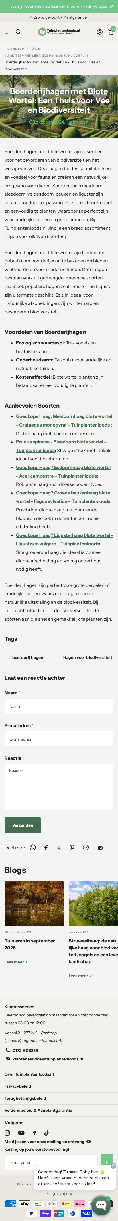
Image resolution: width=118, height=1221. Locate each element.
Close (111, 6)
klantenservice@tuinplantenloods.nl (48, 1059)
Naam (12, 693)
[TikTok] (46, 1133)
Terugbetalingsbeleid (25, 1098)
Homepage (14, 48)
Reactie (14, 758)
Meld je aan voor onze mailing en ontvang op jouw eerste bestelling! (48, 1145)
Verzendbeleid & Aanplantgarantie (38, 1110)
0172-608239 (25, 1050)
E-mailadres (19, 725)
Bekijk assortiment (8, 32)
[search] (18, 32)
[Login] (100, 32)
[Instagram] (7, 1133)
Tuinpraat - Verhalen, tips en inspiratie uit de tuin (46, 55)
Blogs (36, 48)
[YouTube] (21, 1133)
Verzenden (22, 825)
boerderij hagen (27, 657)
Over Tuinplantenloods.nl (29, 1074)
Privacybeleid (18, 1086)
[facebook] (34, 1133)
